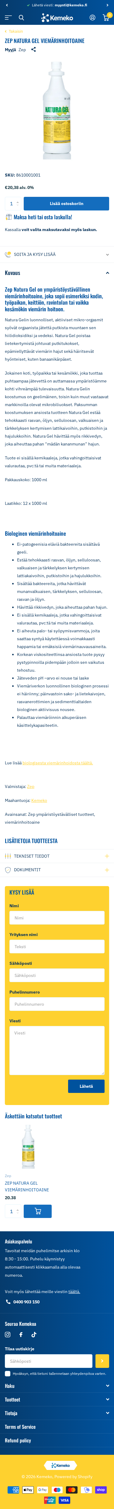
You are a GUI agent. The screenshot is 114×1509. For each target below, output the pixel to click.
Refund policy (18, 1440)
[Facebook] (20, 1334)
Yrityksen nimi (23, 934)
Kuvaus (12, 272)
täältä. (74, 1291)
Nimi (15, 905)
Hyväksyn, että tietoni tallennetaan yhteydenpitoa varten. (59, 1373)
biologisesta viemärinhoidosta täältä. (57, 763)
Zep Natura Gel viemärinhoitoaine (27, 1186)
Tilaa (102, 1361)
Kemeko (39, 800)
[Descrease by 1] (19, 208)
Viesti (16, 1021)
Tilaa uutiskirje (19, 1349)
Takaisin (15, 31)
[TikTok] (34, 1334)
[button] (6, 5)
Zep (22, 49)
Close (21, 17)
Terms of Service (20, 1426)
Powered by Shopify (73, 1476)
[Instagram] (7, 1334)
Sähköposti (22, 963)
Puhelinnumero (24, 992)
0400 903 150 (26, 1302)
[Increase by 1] (19, 199)
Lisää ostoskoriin (66, 203)
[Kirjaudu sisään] (92, 17)
